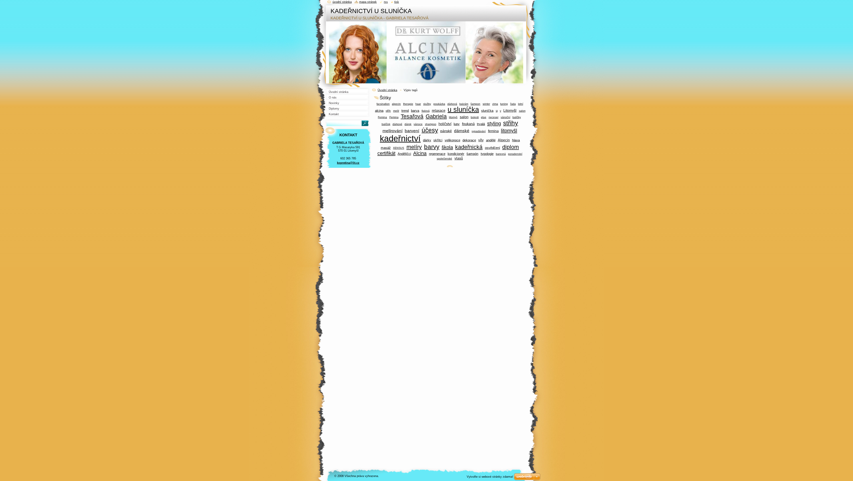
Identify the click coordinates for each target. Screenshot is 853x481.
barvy (431, 146)
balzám (463, 103)
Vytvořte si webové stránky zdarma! (490, 476)
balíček (386, 124)
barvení (412, 130)
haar (418, 103)
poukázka (439, 103)
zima (495, 103)
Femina (394, 117)
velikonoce (452, 140)
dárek (408, 124)
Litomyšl (509, 110)
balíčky (516, 117)
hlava (516, 140)
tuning (504, 103)
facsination (383, 103)
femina (493, 131)
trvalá (481, 124)
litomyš (453, 117)
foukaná (468, 124)
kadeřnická (468, 147)
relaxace (438, 110)
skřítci (437, 140)
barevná (501, 153)
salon (464, 117)
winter (486, 103)
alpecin (396, 103)
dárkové (397, 124)
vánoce (418, 124)
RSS (386, 2)
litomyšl (509, 130)
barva (415, 110)
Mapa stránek (368, 2)
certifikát (386, 153)
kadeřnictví (400, 138)
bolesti (475, 117)
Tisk (396, 2)
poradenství (515, 153)
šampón (472, 154)
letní (520, 103)
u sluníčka (463, 109)
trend (405, 110)
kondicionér (456, 154)
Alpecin (504, 140)
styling (494, 123)
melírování (393, 130)
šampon (475, 103)
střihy (510, 123)
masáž (386, 148)
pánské (446, 131)
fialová (426, 110)
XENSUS (398, 147)
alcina (379, 110)
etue (483, 117)
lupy (457, 124)
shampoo (430, 124)
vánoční (505, 117)
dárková (452, 103)
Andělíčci (404, 154)
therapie (408, 103)
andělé (491, 140)
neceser (493, 117)
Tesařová (412, 116)
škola (447, 147)
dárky (427, 140)
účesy (430, 130)
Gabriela (436, 116)
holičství (444, 124)
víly (481, 140)
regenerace (437, 154)
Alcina (419, 153)
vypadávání (479, 131)
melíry (414, 147)
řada (513, 103)
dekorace (469, 140)
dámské (461, 130)
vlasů (458, 158)
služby (427, 103)
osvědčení (492, 148)
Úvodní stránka (387, 90)
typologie (487, 154)
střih (388, 110)
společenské (444, 158)
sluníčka (487, 110)
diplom (510, 147)
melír (396, 110)
